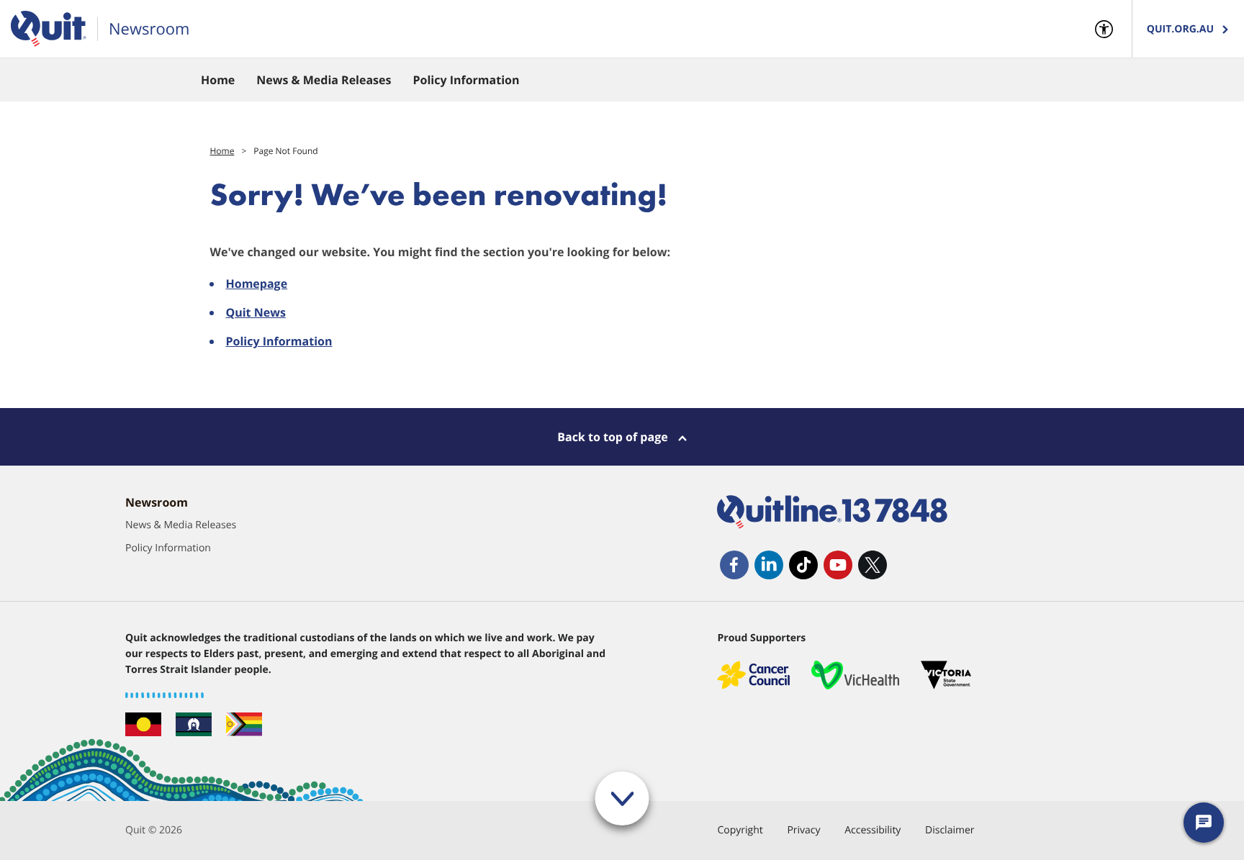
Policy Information (278, 341)
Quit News (255, 312)
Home (221, 151)
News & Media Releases (180, 525)
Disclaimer (949, 830)
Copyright (739, 830)
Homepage (256, 283)
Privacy (803, 830)
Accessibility (872, 830)
